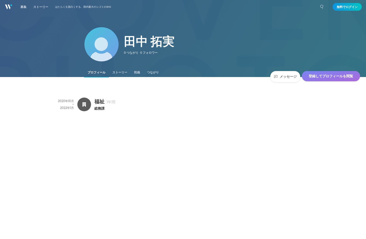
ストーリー (119, 72)
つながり (153, 72)
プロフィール (97, 72)
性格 (137, 72)
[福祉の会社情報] (84, 104)
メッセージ (288, 76)
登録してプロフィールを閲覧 (331, 76)
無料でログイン (347, 7)
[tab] (96, 72)
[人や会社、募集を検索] (322, 7)
